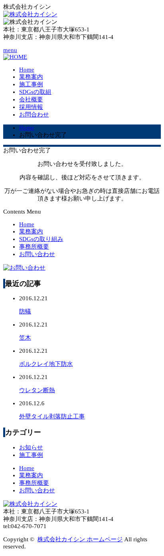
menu (10, 50)
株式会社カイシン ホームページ (80, 539)
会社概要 (31, 99)
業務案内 (31, 77)
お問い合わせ (37, 254)
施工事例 (31, 84)
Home (26, 69)
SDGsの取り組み (41, 239)
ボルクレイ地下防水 (46, 364)
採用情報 (31, 107)
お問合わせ (34, 114)
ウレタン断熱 (37, 390)
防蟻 (25, 311)
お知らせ (31, 447)
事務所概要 (34, 246)
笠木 (25, 337)
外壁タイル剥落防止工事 (52, 416)
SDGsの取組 (35, 92)
